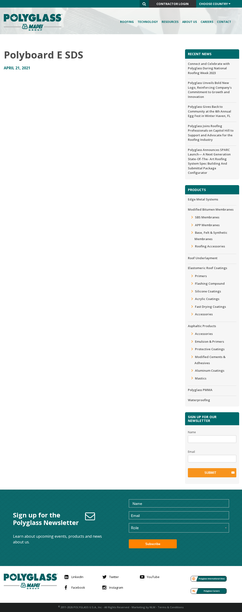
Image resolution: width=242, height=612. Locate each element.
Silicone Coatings (208, 291)
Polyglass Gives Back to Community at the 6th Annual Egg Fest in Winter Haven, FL (209, 111)
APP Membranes (207, 225)
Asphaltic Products (202, 326)
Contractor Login (172, 4)
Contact (224, 22)
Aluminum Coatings (209, 370)
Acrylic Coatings (207, 299)
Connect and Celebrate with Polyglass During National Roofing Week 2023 (209, 68)
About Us (189, 22)
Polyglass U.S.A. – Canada (34, 22)
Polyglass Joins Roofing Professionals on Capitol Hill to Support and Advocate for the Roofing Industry (210, 133)
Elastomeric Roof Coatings (207, 268)
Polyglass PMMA (200, 390)
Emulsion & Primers (209, 341)
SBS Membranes (207, 217)
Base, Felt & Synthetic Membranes (210, 235)
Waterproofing (199, 400)
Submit (210, 473)
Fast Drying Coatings (210, 306)
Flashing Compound (210, 283)
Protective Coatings (210, 349)
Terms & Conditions (171, 607)
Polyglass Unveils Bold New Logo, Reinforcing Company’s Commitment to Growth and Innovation (210, 90)
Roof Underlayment (202, 258)
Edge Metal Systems (203, 199)
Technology (148, 22)
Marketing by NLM (143, 607)
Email (191, 452)
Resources (170, 22)
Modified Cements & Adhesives (209, 360)
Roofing (127, 22)
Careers (207, 22)
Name (192, 432)
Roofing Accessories (210, 246)
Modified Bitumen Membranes (210, 209)
